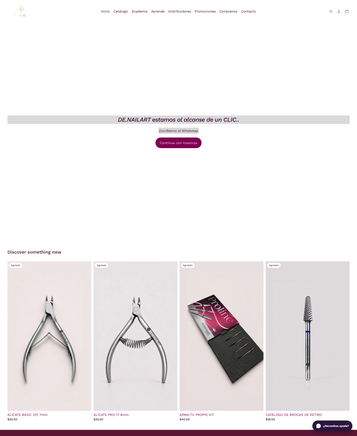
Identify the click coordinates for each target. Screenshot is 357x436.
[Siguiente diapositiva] (344, 336)
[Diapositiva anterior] (271, 336)
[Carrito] (347, 11)
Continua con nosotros (178, 143)
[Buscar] (331, 11)
